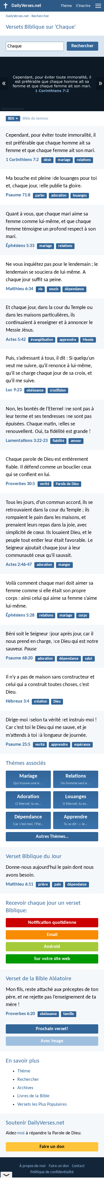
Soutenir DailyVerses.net (35, 1123)
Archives (25, 1088)
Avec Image (52, 1041)
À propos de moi (32, 1166)
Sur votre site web (52, 959)
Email (52, 935)
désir (47, 160)
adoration (58, 196)
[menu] (98, 8)
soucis (53, 289)
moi (21, 1133)
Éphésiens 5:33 (20, 246)
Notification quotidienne (52, 922)
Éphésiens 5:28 (20, 615)
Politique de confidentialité (52, 1172)
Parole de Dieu (67, 484)
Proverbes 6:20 (20, 1014)
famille (68, 1014)
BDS (11, 118)
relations (84, 160)
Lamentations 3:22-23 (27, 440)
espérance (82, 745)
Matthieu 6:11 (19, 884)
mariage (64, 160)
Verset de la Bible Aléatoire (38, 979)
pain (57, 884)
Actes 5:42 (16, 339)
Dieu (57, 701)
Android (52, 946)
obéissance (35, 390)
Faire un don (52, 1147)
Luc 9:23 (14, 390)
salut (88, 659)
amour (76, 441)
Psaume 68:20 (19, 658)
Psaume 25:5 (18, 744)
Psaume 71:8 (18, 195)
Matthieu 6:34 (19, 289)
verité (44, 484)
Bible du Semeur (36, 118)
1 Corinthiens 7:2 (22, 160)
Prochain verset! (52, 1029)
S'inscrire (83, 6)
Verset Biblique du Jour (34, 857)
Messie (88, 340)
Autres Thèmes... (52, 836)
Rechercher (40, 16)
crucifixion (58, 390)
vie (40, 289)
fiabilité (58, 441)
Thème (66, 6)
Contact (78, 1166)
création (40, 701)
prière (43, 884)
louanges (80, 196)
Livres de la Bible (33, 1096)
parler (40, 196)
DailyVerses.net (17, 16)
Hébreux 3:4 (17, 701)
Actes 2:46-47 (19, 564)
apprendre (68, 340)
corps (83, 615)
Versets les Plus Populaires (42, 1104)
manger (64, 565)
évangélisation (42, 340)
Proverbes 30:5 (20, 484)
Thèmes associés (26, 763)
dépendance (74, 289)
